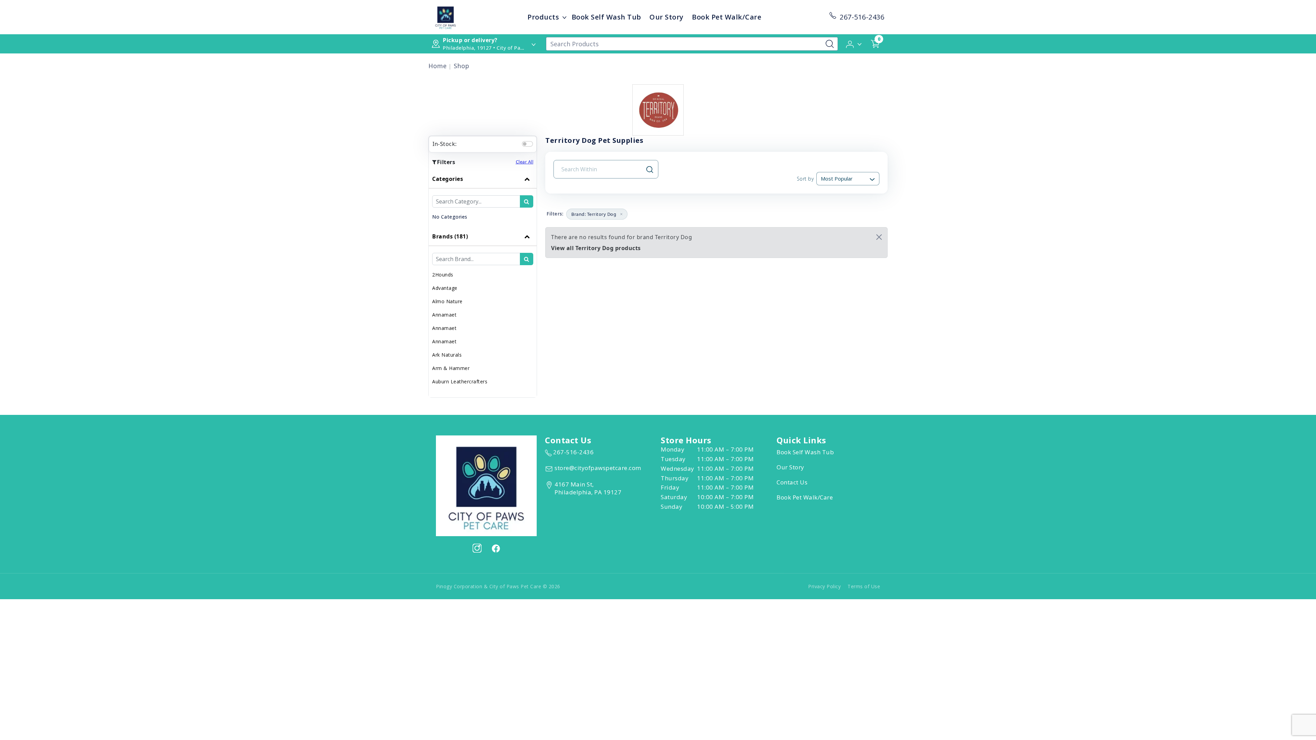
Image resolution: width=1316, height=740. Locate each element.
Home (437, 66)
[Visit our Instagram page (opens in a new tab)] (477, 548)
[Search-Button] (830, 44)
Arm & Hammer (451, 368)
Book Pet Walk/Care (726, 17)
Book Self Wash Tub (606, 17)
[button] (854, 43)
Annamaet (444, 314)
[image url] (445, 16)
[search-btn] (526, 201)
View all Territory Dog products (596, 248)
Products (543, 17)
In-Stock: (444, 144)
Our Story (666, 17)
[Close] (879, 237)
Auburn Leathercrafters (459, 381)
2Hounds (442, 274)
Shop (462, 66)
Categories (447, 179)
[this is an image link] (486, 485)
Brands (450, 236)
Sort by (805, 178)
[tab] (483, 198)
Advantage (445, 288)
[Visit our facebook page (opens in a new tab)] (495, 548)
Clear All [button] (525, 162)
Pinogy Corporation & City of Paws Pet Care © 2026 (498, 586)
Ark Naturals (447, 355)
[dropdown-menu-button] (564, 17)
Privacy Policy (824, 586)
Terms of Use (864, 586)
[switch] (527, 144)
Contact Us (792, 482)
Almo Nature (447, 301)
